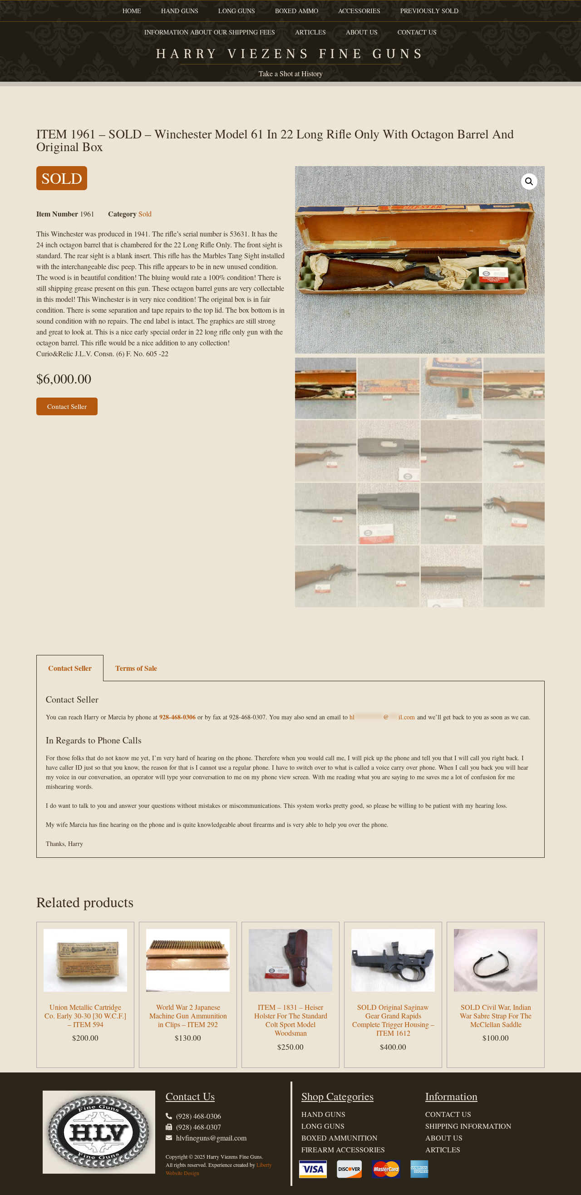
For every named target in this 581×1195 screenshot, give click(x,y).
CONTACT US (417, 32)
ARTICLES (310, 32)
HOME (132, 10)
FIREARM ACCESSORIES (343, 1149)
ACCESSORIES (359, 10)
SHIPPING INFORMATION (468, 1126)
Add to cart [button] (85, 1055)
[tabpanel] (290, 769)
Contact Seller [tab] (70, 668)
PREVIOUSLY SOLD (429, 10)
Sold (145, 213)
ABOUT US (362, 32)
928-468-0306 (177, 717)
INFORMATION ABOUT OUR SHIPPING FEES (209, 32)
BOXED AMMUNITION (339, 1137)
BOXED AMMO (296, 10)
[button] (529, 181)
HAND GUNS (179, 10)
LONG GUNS (236, 10)
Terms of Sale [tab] (136, 668)
